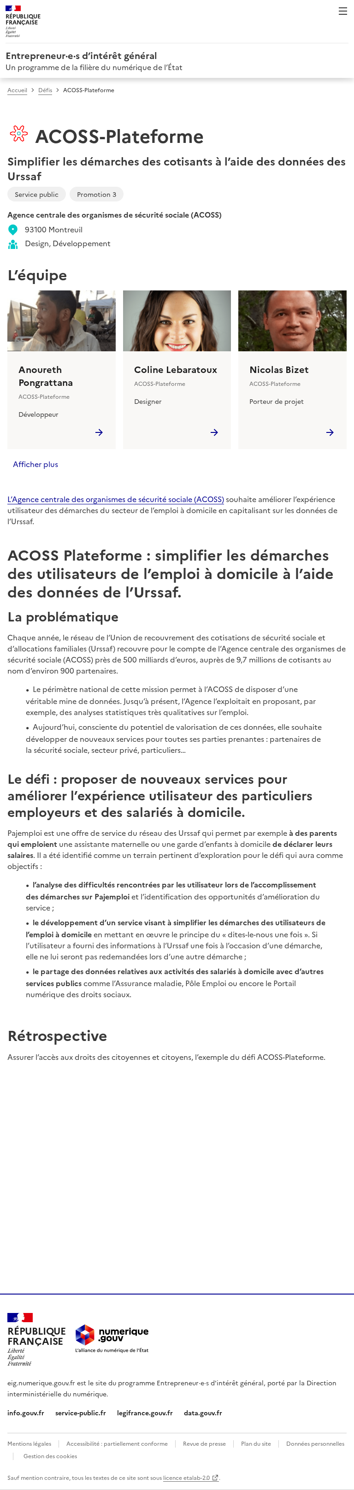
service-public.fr (80, 1412)
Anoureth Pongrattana (45, 375)
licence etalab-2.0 (186, 1477)
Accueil (17, 90)
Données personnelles (315, 1443)
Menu (343, 11)
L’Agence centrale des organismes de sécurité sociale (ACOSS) (115, 499)
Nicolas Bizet (279, 368)
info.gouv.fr (25, 1412)
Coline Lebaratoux (175, 368)
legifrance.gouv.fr (145, 1412)
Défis (45, 90)
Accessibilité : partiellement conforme (117, 1443)
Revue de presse (204, 1443)
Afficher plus (35, 464)
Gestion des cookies (50, 1456)
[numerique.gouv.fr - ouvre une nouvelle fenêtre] (112, 1340)
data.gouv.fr (203, 1412)
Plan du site (256, 1443)
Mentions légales (29, 1443)
